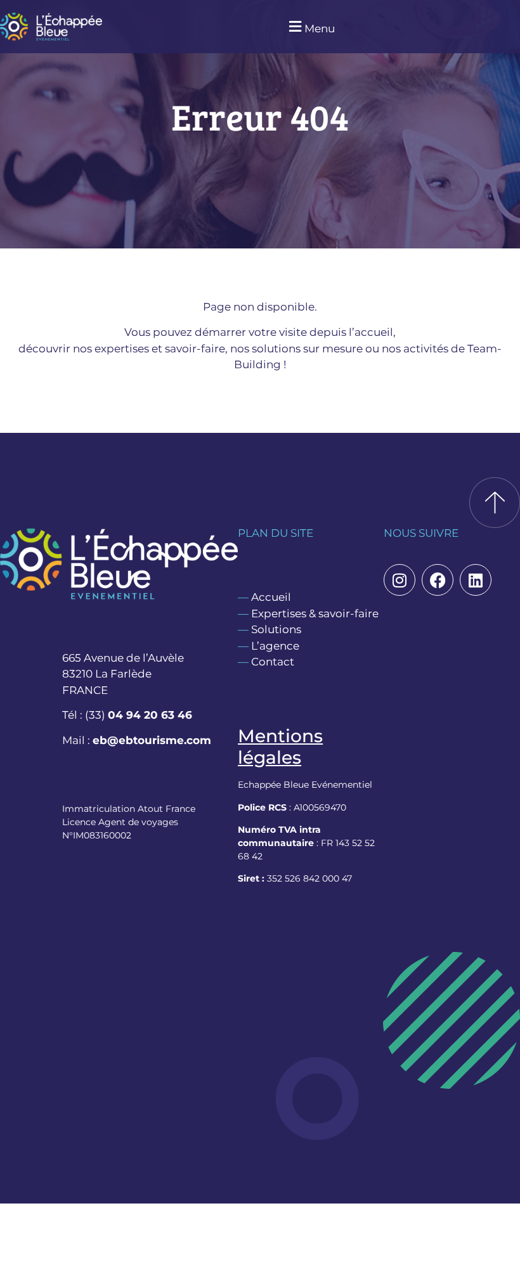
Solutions (276, 629)
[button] (310, 27)
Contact (272, 661)
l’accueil (371, 332)
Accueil (271, 597)
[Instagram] (399, 580)
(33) (138, 715)
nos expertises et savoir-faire (149, 348)
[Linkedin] (475, 580)
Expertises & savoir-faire (315, 613)
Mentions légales (280, 746)
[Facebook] (437, 580)
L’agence (275, 645)
